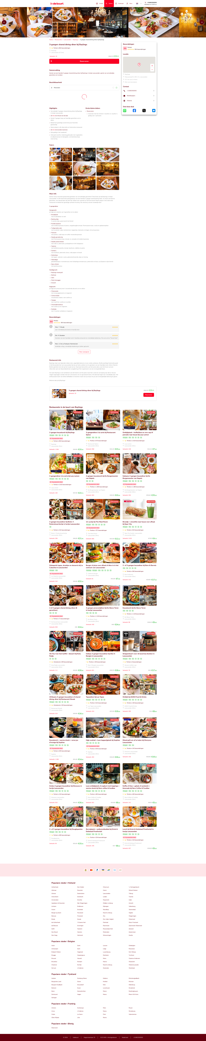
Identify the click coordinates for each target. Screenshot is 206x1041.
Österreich (55, 1028)
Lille (78, 1017)
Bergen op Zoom (56, 913)
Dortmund (54, 994)
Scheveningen (107, 935)
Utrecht (131, 903)
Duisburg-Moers (82, 978)
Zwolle (131, 935)
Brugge (54, 955)
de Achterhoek (56, 922)
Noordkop (106, 909)
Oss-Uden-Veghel (108, 919)
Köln (104, 985)
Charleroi (54, 965)
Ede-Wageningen (82, 903)
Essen (79, 988)
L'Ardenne (80, 968)
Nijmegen (106, 906)
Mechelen (106, 955)
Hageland (80, 952)
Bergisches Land (56, 981)
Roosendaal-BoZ (108, 929)
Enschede (80, 909)
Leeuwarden (106, 893)
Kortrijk (79, 965)
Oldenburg (132, 985)
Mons (104, 958)
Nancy (105, 1011)
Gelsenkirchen (81, 991)
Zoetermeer (132, 932)
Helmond (80, 935)
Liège (104, 949)
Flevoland (80, 913)
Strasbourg (132, 1011)
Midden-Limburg (108, 903)
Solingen (54, 998)
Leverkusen (106, 988)
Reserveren (148, 395)
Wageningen (132, 916)
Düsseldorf (80, 985)
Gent (78, 949)
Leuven (105, 945)
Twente (131, 897)
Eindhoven (80, 906)
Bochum (54, 988)
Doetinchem (80, 893)
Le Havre (79, 1014)
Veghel (131, 913)
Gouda (79, 919)
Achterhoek (55, 887)
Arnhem (54, 906)
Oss (104, 916)
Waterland (132, 919)
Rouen (131, 1008)
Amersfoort (55, 897)
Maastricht (106, 900)
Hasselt (79, 958)
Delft (53, 929)
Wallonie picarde (134, 965)
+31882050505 (138, 1037)
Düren (79, 981)
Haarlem (79, 929)
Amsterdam (55, 900)
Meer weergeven (84, 352)
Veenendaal (132, 909)
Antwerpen (55, 949)
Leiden (105, 897)
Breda (53, 919)
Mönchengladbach (134, 978)
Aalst (53, 945)
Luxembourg (106, 952)
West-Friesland (133, 922)
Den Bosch (55, 932)
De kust (54, 968)
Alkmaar (54, 890)
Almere (54, 893)
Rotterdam (106, 932)
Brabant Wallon (56, 952)
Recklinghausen (133, 991)
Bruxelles (54, 962)
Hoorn (105, 890)
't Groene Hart (81, 922)
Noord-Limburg (107, 913)
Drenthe (79, 900)
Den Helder (80, 887)
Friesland (80, 916)
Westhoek (132, 968)
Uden (130, 900)
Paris (104, 1014)
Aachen (54, 978)
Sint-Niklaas (132, 952)
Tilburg (131, 893)
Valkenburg (132, 906)
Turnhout (131, 955)
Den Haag (54, 935)
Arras (53, 1011)
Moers (105, 991)
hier (54, 116)
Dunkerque (80, 1008)
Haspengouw (81, 955)
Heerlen (79, 932)
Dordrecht (80, 897)
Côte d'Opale (55, 1017)
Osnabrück (132, 988)
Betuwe (54, 916)
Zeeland (131, 929)
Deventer (80, 890)
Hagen (79, 994)
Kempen (79, 962)
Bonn (53, 991)
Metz (104, 1008)
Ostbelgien (132, 945)
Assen (53, 909)
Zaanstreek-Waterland (135, 926)
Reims (105, 1017)
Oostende (106, 968)
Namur (105, 962)
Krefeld (105, 981)
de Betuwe (55, 926)
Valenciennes (132, 1014)
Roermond (106, 926)
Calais (53, 1014)
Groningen (80, 926)
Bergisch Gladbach (57, 985)
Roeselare (132, 949)
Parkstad (105, 922)
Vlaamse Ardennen (134, 958)
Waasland (132, 962)
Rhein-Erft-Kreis (133, 994)
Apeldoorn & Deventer (58, 903)
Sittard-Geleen (133, 890)
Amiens (54, 1008)
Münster (131, 981)
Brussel (54, 958)
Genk (78, 945)
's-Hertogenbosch (134, 887)
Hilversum (106, 887)
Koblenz (105, 978)
